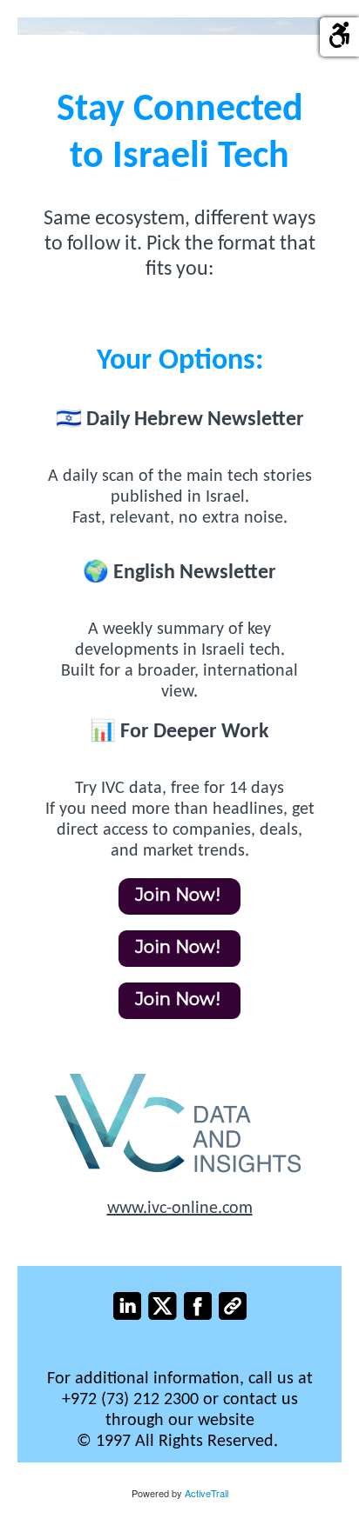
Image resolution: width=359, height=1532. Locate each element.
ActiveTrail (206, 1493)
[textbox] (179, 245)
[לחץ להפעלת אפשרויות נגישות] (339, 37)
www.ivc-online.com (180, 1208)
